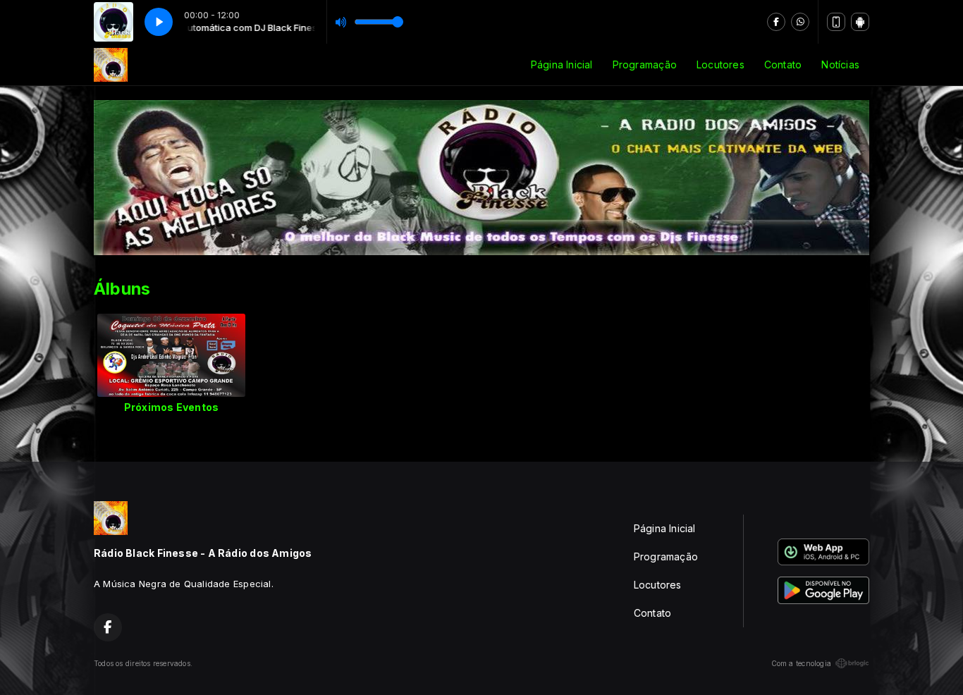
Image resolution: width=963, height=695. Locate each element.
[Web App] (836, 22)
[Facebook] (776, 22)
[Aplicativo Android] (860, 22)
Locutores (720, 64)
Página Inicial (562, 64)
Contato (783, 64)
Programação (645, 64)
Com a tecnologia (801, 663)
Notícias (840, 64)
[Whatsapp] (800, 22)
